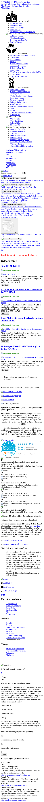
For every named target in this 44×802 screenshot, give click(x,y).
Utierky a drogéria (17, 144)
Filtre (8, 612)
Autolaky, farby (16, 133)
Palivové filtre (15, 123)
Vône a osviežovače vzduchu (21, 113)
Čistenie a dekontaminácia (20, 92)
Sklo (12, 108)
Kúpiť (6, 285)
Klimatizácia (15, 115)
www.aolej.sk (35, 526)
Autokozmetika (11, 610)
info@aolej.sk (24, 2)
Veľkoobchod (17, 6)
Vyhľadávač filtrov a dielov (11, 4)
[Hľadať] (24, 173)
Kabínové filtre (15, 125)
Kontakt (26, 6)
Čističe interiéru (16, 104)
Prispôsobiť (5, 706)
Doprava (8, 6)
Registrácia (11, 165)
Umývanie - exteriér (17, 90)
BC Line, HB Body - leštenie (21, 142)
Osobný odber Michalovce (15, 627)
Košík (10, 167)
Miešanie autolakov (17, 131)
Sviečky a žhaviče (17, 68)
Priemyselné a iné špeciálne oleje (22, 32)
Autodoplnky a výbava (18, 66)
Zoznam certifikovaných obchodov (15, 544)
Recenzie (9, 631)
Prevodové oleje (16, 25)
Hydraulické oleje (16, 28)
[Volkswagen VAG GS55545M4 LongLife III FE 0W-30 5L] (22, 359)
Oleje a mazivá (11, 604)
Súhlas (3, 677)
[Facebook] (4, 595)
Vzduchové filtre (16, 121)
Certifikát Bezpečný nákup (12, 540)
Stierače (13, 62)
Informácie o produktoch (31, 4)
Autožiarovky (15, 58)
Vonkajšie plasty (16, 94)
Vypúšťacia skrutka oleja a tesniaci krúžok (26, 72)
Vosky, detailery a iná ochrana (21, 96)
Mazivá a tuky (15, 30)
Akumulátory (15, 70)
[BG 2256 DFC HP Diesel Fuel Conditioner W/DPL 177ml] (22, 303)
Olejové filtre (15, 119)
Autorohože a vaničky (18, 76)
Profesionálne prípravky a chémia (22, 55)
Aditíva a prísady (16, 36)
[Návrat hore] (1, 673)
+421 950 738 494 (9, 2)
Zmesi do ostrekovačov (19, 40)
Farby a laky (10, 614)
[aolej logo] (4, 171)
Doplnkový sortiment (18, 136)
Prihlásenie (7, 8)
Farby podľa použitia (18, 129)
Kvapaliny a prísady (13, 606)
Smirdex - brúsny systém (19, 140)
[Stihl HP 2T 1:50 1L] (9, 274)
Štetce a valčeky (16, 138)
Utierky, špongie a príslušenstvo (22, 106)
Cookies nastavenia (13, 640)
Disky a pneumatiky (17, 100)
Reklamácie (10, 633)
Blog (3, 6)
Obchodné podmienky (14, 636)
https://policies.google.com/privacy (14, 785)
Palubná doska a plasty (18, 102)
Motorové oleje (16, 23)
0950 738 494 (8, 583)
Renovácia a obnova (17, 98)
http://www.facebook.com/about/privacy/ (16, 775)
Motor (12, 110)
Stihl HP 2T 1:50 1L (10, 266)
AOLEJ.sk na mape (9, 591)
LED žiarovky (15, 60)
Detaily (3, 679)
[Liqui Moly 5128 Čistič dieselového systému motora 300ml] (22, 331)
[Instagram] (2, 595)
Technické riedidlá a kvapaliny (21, 146)
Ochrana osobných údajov (15, 638)
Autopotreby (10, 608)
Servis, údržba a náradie (19, 64)
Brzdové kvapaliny (17, 42)
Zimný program (16, 74)
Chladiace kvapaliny (17, 38)
